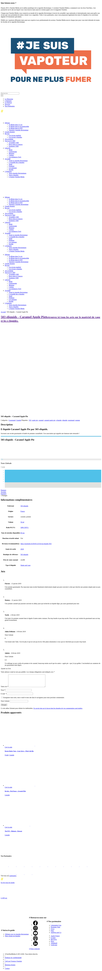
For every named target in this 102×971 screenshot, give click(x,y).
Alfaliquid (54, 943)
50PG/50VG (25, 527)
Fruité (6, 755)
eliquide (64, 420)
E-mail (4, 694)
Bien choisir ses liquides (12, 936)
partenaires (12, 876)
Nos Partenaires (10, 106)
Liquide (18, 420)
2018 (22, 549)
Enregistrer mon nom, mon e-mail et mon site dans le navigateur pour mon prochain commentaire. (33, 697)
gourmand (71, 420)
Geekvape (54, 945)
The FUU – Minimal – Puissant (13, 831)
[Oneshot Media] (16, 852)
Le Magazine (9, 99)
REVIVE (54, 939)
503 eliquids (24, 506)
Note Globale (5, 701)
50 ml (22, 522)
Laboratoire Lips (56, 925)
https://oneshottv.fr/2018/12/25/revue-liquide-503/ (36, 544)
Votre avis (4, 686)
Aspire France (55, 936)
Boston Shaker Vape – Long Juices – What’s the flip (19, 751)
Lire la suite (8, 747)
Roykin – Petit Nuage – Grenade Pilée (15, 791)
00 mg (23, 533)
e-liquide (58, 420)
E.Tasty (53, 938)
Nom (3, 690)
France (23, 511)
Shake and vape (25, 565)
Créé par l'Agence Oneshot (13, 961)
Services (7, 104)
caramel (41, 420)
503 (30, 420)
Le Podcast (8, 102)
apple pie (35, 420)
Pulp (52, 931)
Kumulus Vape (55, 927)
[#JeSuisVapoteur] (51, 81)
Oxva (52, 929)
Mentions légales (10, 965)
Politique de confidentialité (13, 958)
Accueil (3, 312)
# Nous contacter (34, 949)
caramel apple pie (49, 420)
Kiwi (52, 941)
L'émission (8, 101)
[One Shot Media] (17, 113)
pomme (77, 420)
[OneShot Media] (16, 194)
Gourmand (12, 420)
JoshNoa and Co (56, 932)
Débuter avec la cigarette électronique (17, 934)
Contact (7, 968)
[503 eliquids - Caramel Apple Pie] (16, 457)
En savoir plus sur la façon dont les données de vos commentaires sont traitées (57, 708)
